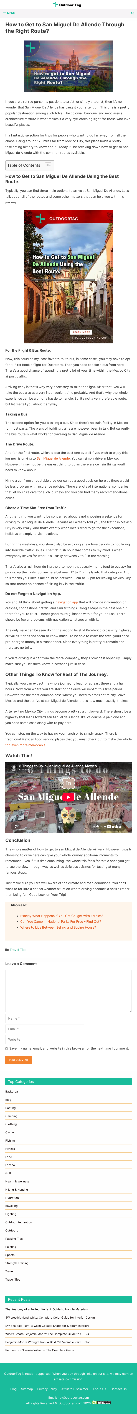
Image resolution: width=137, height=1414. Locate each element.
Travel (9, 1271)
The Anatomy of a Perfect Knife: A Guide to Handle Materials (46, 1309)
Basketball (12, 1091)
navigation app (66, 602)
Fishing (10, 1140)
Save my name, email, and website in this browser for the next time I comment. (69, 1048)
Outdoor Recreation (18, 1222)
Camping (11, 1116)
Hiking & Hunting (16, 1189)
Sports (9, 1255)
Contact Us (119, 1389)
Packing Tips (14, 1238)
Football (10, 1165)
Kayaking (11, 1206)
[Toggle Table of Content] (46, 165)
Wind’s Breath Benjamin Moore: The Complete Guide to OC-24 (47, 1334)
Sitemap (27, 1389)
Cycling (10, 1132)
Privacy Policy (47, 1389)
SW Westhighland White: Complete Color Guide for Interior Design (50, 1317)
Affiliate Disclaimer (74, 1389)
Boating (10, 1108)
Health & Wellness (17, 1181)
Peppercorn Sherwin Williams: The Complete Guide (39, 1350)
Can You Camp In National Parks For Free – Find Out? (60, 921)
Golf (8, 1173)
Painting (10, 1246)
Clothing (11, 1124)
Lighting (10, 1214)
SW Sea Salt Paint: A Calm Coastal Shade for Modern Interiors (47, 1325)
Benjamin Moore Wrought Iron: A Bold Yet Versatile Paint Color (47, 1342)
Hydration (12, 1198)
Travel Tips (18, 950)
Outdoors (11, 1230)
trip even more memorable (25, 745)
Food (8, 1157)
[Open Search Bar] (132, 13)
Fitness (10, 1149)
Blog (8, 1099)
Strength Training (17, 1263)
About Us (99, 1389)
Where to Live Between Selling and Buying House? (58, 927)
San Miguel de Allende (53, 458)
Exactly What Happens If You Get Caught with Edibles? (61, 916)
